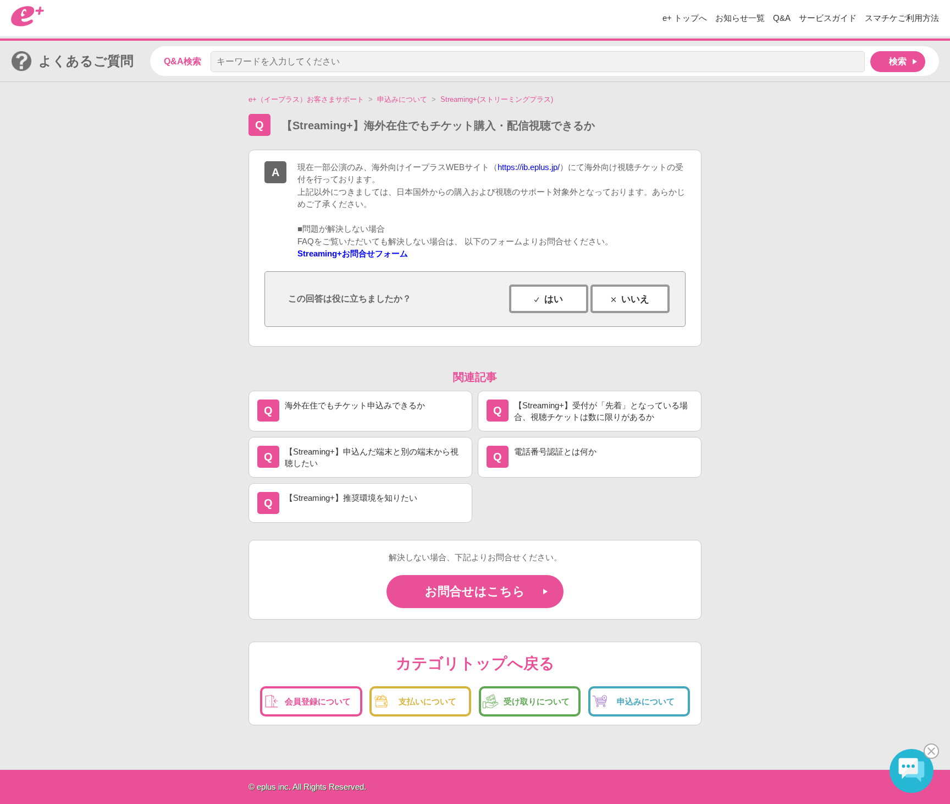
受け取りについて (537, 701)
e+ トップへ (684, 18)
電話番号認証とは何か (555, 451)
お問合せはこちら (475, 591)
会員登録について (318, 701)
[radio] (548, 299)
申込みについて (402, 99)
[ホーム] (27, 23)
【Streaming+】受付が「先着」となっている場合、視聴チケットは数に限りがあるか (601, 411)
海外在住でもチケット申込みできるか (355, 405)
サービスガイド (828, 18)
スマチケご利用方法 (902, 18)
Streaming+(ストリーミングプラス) (496, 99)
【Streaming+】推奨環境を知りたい (351, 497)
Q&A (782, 18)
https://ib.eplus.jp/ (529, 167)
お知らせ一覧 (740, 18)
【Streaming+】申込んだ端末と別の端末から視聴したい (372, 457)
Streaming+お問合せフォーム (352, 253)
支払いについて (427, 701)
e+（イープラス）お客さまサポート (306, 99)
